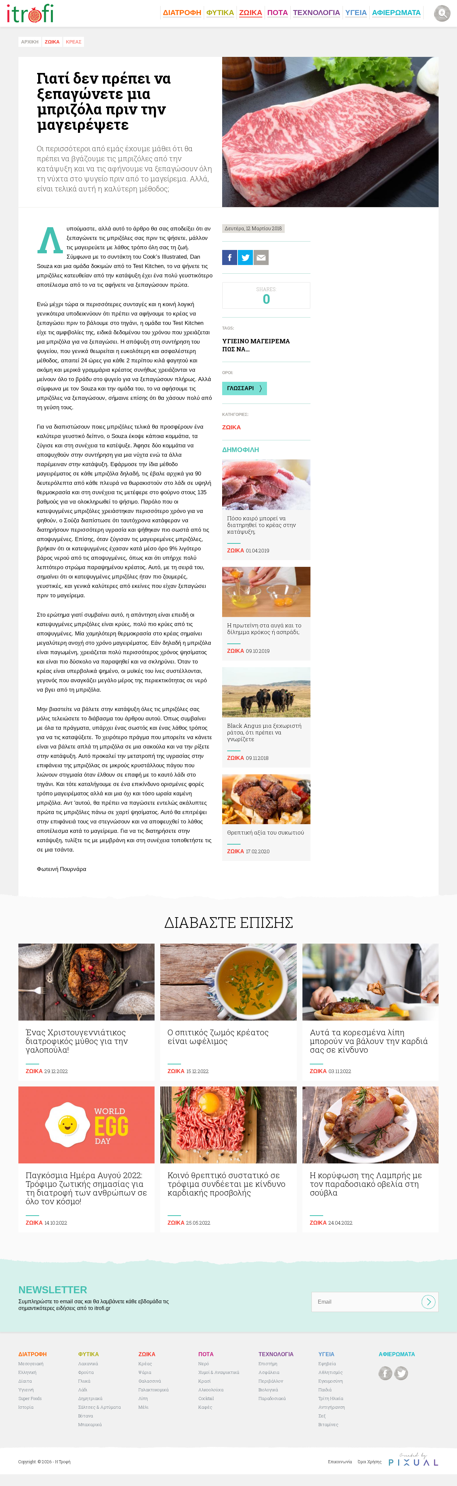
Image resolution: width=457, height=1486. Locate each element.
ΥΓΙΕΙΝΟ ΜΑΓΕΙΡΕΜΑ (256, 341)
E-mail (261, 257)
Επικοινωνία (340, 1461)
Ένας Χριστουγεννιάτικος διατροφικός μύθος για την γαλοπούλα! (86, 1012)
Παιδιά (325, 1390)
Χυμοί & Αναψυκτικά (218, 1372)
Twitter (245, 257)
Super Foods (30, 1398)
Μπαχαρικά (90, 1424)
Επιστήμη (268, 1364)
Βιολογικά (268, 1390)
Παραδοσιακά (272, 1398)
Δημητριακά (90, 1398)
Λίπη (143, 1398)
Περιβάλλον (271, 1381)
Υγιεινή (26, 1390)
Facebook (229, 257)
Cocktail (206, 1398)
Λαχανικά (88, 1364)
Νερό (203, 1364)
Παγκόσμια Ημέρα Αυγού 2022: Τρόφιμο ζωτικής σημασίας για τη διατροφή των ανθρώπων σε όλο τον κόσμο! (86, 1159)
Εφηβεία (327, 1364)
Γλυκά (84, 1381)
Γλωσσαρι (240, 388)
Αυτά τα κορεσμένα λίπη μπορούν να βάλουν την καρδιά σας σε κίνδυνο (370, 1012)
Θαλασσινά (150, 1381)
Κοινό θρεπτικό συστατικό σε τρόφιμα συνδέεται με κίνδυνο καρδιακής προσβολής (228, 1159)
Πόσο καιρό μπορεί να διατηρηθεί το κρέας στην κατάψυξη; (266, 509)
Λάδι (82, 1390)
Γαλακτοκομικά (154, 1390)
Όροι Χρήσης (370, 1461)
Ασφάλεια (269, 1372)
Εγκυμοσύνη (330, 1381)
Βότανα (85, 1416)
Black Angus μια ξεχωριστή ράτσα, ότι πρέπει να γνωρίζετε (266, 717)
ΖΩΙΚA (52, 42)
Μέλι (144, 1407)
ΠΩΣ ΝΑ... (236, 349)
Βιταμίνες (328, 1424)
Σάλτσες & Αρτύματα (99, 1407)
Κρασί (204, 1381)
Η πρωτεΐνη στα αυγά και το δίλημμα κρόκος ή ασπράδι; (266, 614)
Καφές (205, 1407)
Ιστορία (25, 1407)
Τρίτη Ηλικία (330, 1398)
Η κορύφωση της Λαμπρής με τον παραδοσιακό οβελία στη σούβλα (370, 1159)
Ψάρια (145, 1372)
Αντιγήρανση (331, 1407)
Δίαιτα (25, 1381)
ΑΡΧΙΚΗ (29, 42)
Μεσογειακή (30, 1364)
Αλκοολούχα (210, 1390)
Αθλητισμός (330, 1372)
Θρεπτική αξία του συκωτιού (266, 817)
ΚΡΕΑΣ (73, 42)
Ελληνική (27, 1372)
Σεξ (322, 1416)
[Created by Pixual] (413, 1459)
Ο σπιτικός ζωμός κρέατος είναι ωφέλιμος (228, 1012)
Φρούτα (86, 1372)
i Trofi (30, 13)
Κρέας (145, 1364)
